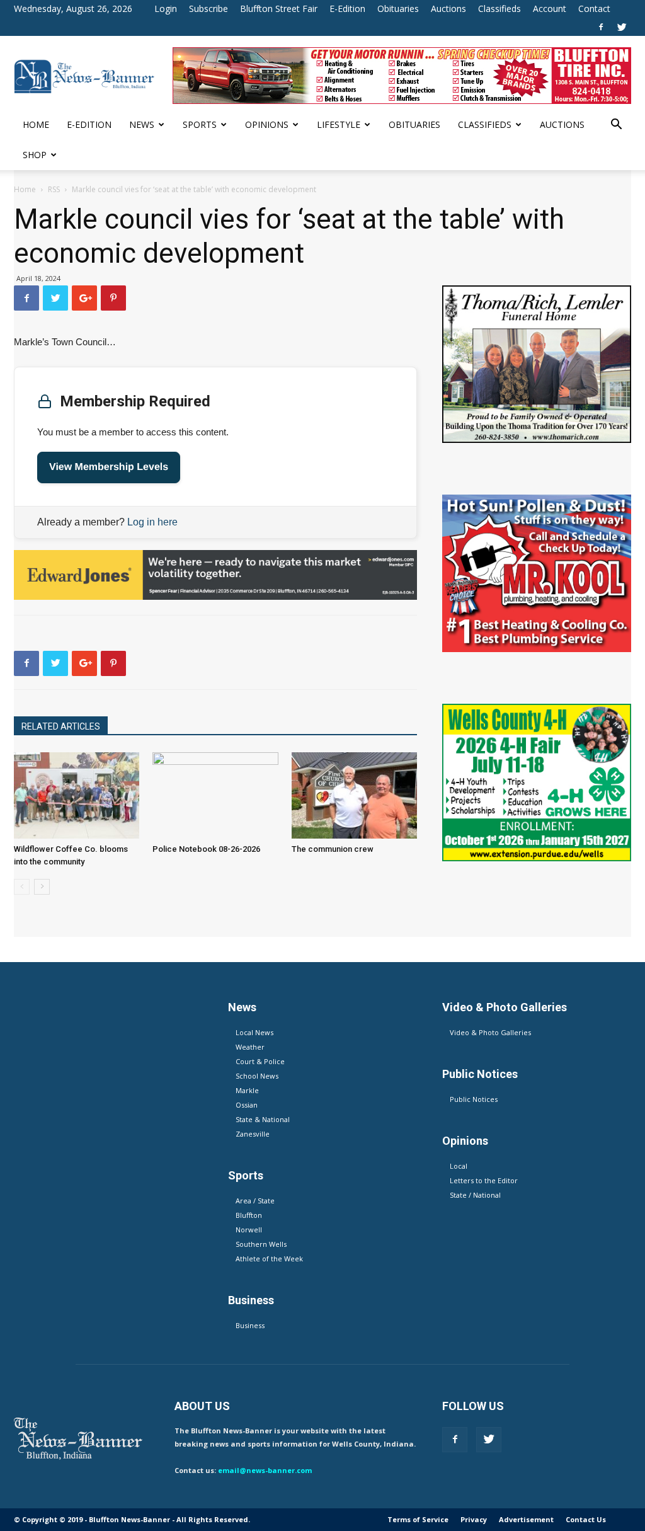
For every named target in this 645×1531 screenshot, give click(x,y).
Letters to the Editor (484, 1180)
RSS (54, 189)
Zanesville (253, 1133)
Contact (594, 8)
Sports (200, 124)
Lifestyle (338, 124)
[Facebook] (600, 27)
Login (165, 8)
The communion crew (333, 849)
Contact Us (586, 1519)
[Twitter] (621, 27)
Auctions (448, 8)
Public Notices (474, 1099)
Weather (250, 1047)
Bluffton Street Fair (278, 8)
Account (549, 8)
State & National (263, 1119)
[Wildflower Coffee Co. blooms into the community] (76, 795)
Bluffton (249, 1215)
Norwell (249, 1229)
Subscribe (208, 8)
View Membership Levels (108, 467)
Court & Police (260, 1061)
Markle (247, 1090)
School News (257, 1076)
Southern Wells (261, 1244)
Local (458, 1166)
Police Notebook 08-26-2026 (206, 849)
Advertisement (526, 1519)
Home (36, 124)
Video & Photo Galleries (490, 1032)
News (141, 124)
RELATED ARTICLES (60, 726)
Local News (254, 1032)
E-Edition (347, 8)
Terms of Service (417, 1519)
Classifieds (499, 8)
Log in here (152, 522)
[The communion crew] (354, 795)
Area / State (255, 1200)
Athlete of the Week (269, 1258)
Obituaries (398, 8)
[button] (616, 126)
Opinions (266, 124)
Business (250, 1325)
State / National (475, 1195)
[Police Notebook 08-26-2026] (215, 795)
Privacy (473, 1519)
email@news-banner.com (265, 1470)
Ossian (247, 1105)
